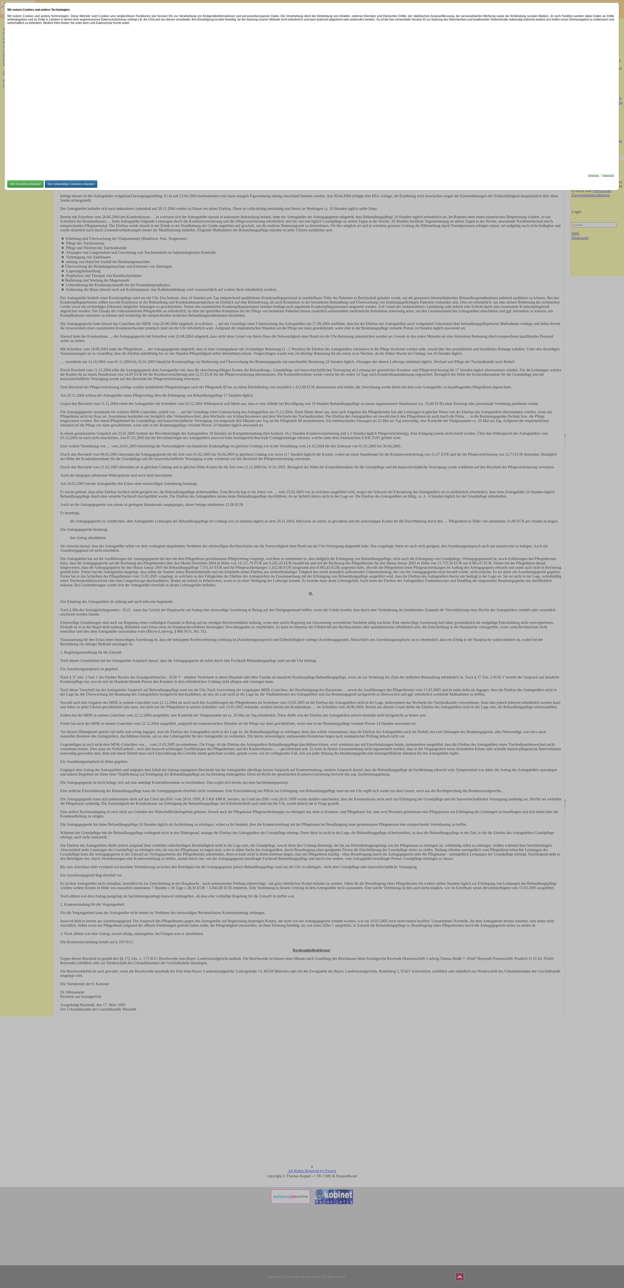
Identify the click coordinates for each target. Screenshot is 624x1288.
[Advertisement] (153, 98)
